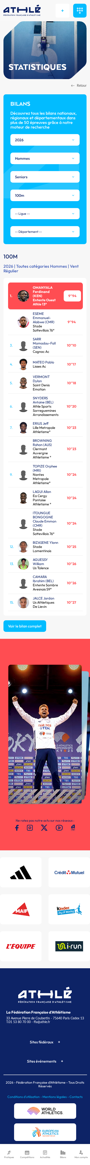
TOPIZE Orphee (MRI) (45, 468)
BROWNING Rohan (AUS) (42, 442)
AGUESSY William (40, 561)
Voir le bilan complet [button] (25, 626)
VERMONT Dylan (41, 379)
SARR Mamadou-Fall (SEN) (44, 343)
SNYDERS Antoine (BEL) (43, 400)
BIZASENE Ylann (45, 542)
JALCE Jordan (43, 598)
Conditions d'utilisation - (24, 1097)
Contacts (76, 1097)
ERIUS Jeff (40, 423)
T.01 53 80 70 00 (18, 1022)
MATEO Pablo (43, 362)
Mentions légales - (55, 1097)
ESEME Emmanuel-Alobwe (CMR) (43, 317)
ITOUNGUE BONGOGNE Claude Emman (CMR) (44, 519)
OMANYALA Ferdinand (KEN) (43, 291)
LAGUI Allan (42, 491)
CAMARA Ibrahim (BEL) (43, 579)
